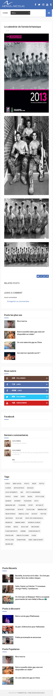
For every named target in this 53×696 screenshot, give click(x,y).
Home (5, 13)
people (8, 496)
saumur (8, 501)
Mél (13, 460)
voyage (8, 527)
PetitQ (41, 483)
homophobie (10, 509)
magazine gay (10, 505)
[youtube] (47, 4)
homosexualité (34, 531)
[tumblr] (51, 4)
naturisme (35, 527)
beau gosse (17, 483)
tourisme (21, 505)
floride (8, 488)
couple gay (30, 509)
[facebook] (35, 4)
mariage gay (42, 509)
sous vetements (11, 492)
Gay (21, 492)
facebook (8, 522)
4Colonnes (16, 441)
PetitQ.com (9, 540)
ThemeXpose (21, 693)
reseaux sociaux (34, 522)
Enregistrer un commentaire (18, 301)
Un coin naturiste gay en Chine (29, 342)
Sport (30, 505)
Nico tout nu (22, 321)
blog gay (19, 518)
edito (36, 501)
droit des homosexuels (34, 518)
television (27, 501)
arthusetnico (19, 488)
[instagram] (43, 4)
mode (34, 483)
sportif (20, 509)
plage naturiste (11, 531)
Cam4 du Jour (23, 514)
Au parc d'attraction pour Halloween (29, 627)
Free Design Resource (36, 693)
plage (34, 535)
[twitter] (39, 4)
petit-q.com (39, 496)
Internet (17, 501)
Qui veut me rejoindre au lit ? (28, 353)
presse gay (9, 535)
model (30, 496)
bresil (16, 527)
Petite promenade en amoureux (28, 637)
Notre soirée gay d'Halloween (27, 616)
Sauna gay (9, 544)
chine (16, 496)
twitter (43, 514)
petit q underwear (33, 492)
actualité (39, 505)
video (23, 496)
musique (30, 488)
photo (26, 483)
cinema (23, 531)
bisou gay (24, 527)
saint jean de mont (36, 540)
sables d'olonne (23, 535)
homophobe (21, 540)
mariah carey (20, 522)
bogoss (34, 514)
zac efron (9, 518)
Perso (7, 483)
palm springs (10, 514)
